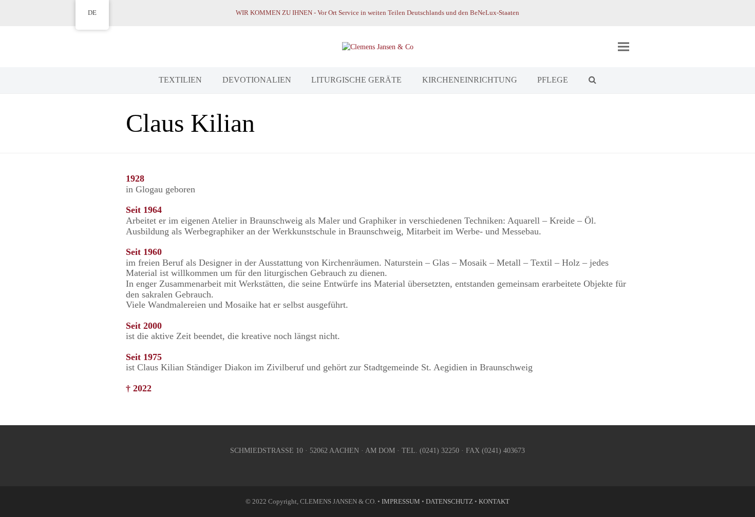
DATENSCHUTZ (449, 501)
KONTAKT (494, 501)
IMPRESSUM (401, 501)
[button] (623, 46)
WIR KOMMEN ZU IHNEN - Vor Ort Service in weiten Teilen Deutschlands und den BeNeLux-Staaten (377, 12)
